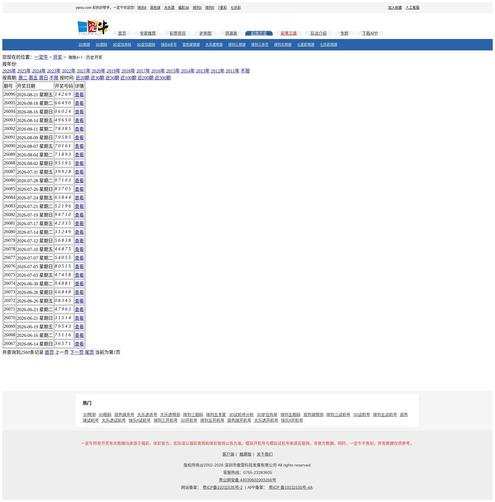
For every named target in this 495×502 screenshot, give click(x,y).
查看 (79, 94)
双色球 (155, 8)
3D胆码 (101, 45)
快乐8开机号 (292, 420)
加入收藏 (395, 8)
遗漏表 (231, 33)
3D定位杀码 (122, 45)
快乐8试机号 (140, 420)
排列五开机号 (212, 420)
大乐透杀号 (147, 415)
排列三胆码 (193, 415)
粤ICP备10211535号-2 (223, 487)
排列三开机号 (166, 420)
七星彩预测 (305, 45)
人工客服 (412, 8)
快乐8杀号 (169, 45)
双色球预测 (191, 45)
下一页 (77, 352)
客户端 (228, 454)
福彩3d (183, 8)
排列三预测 (236, 45)
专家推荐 (148, 33)
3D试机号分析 (241, 415)
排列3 (197, 8)
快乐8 (142, 8)
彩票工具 (289, 33)
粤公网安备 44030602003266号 (247, 480)
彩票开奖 (259, 33)
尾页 (89, 352)
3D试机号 (361, 415)
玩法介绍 (319, 33)
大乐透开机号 (266, 420)
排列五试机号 (385, 415)
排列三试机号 (338, 415)
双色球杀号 (124, 415)
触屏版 (245, 454)
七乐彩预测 (328, 45)
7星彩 (222, 8)
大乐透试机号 (114, 420)
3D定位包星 (267, 415)
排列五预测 (282, 45)
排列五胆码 (290, 415)
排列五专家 (216, 415)
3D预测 (84, 45)
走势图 (205, 33)
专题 (344, 33)
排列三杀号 (259, 45)
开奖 (57, 57)
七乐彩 (236, 8)
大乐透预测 (214, 45)
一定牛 (41, 57)
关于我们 (265, 454)
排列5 (209, 8)
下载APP (370, 33)
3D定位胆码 (146, 45)
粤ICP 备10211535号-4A (291, 487)
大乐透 (169, 8)
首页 (122, 33)
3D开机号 (188, 420)
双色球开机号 (239, 420)
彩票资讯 (178, 33)
